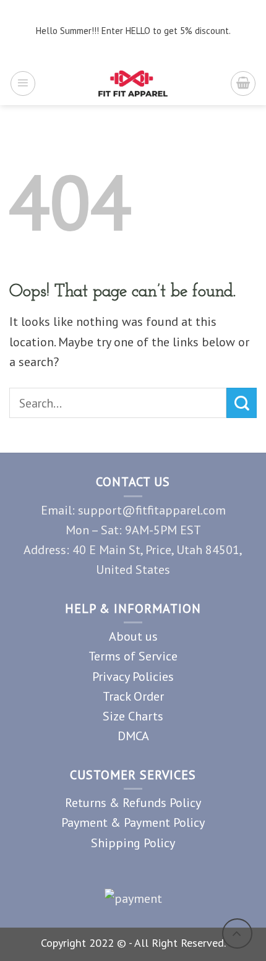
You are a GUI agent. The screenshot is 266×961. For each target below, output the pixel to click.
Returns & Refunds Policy (133, 802)
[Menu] (23, 83)
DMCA (133, 735)
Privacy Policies (133, 676)
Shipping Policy (133, 842)
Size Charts (133, 715)
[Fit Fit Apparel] (133, 83)
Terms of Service (133, 655)
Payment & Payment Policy (133, 822)
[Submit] (241, 403)
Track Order (133, 696)
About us (133, 636)
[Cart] (243, 83)
